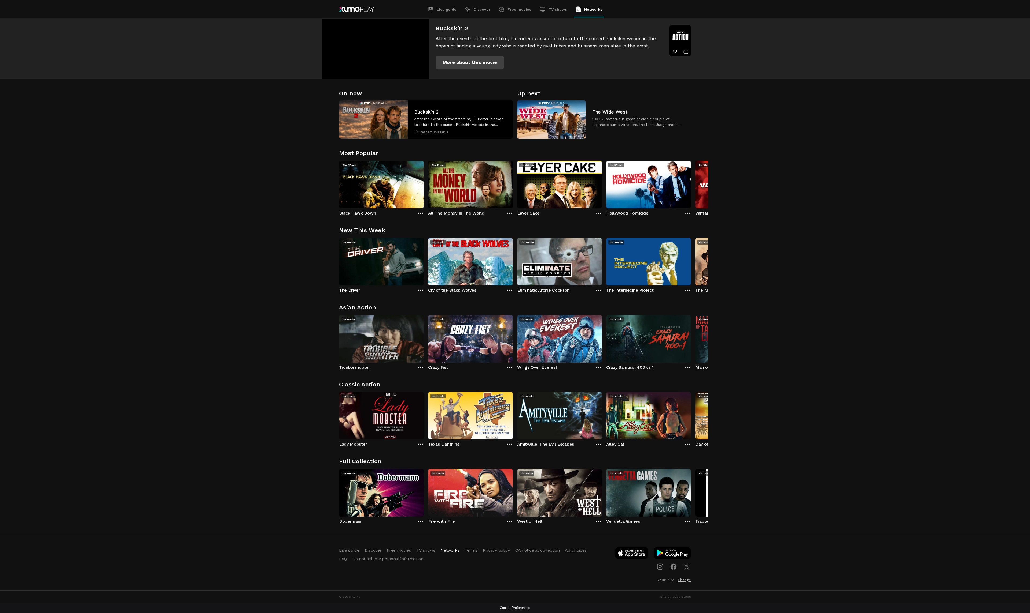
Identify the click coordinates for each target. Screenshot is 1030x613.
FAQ (343, 558)
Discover (482, 9)
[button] (470, 62)
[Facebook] (674, 567)
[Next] (691, 183)
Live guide (447, 9)
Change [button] (684, 580)
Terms (471, 550)
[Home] (356, 9)
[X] (687, 567)
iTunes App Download (632, 554)
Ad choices (576, 550)
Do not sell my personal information (388, 558)
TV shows (558, 9)
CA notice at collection (537, 550)
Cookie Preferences (515, 608)
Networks (593, 9)
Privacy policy (496, 550)
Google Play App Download (672, 554)
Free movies (519, 9)
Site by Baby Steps (675, 597)
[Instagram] (660, 567)
